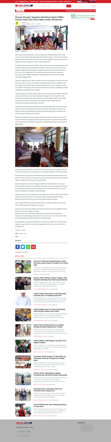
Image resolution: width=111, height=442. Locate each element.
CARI (69, 6)
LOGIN (93, 6)
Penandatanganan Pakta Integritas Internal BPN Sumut (77, 10)
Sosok (42, 274)
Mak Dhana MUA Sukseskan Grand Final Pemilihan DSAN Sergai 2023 (48, 390)
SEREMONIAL (41, 400)
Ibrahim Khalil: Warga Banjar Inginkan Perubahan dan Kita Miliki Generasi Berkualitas (51, 374)
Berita (35, 384)
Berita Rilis (37, 352)
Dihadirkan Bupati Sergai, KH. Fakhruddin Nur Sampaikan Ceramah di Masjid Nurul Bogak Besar (50, 358)
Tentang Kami (67, 1)
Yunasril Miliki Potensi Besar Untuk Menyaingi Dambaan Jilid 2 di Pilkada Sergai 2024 (50, 294)
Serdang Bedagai (42, 289)
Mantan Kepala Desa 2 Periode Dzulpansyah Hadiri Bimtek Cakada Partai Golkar (49, 310)
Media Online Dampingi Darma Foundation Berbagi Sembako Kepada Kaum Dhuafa (49, 326)
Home (16, 1)
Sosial (42, 369)
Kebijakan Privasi (24, 1)
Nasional (40, 415)
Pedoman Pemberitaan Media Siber (48, 1)
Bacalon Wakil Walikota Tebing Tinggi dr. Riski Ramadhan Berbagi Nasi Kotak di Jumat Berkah (50, 279)
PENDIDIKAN (37, 274)
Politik (35, 289)
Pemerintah (37, 369)
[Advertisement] (83, 49)
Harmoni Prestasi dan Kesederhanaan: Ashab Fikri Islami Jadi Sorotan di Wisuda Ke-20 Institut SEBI (51, 263)
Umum (50, 369)
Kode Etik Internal (34, 1)
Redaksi (61, 1)
